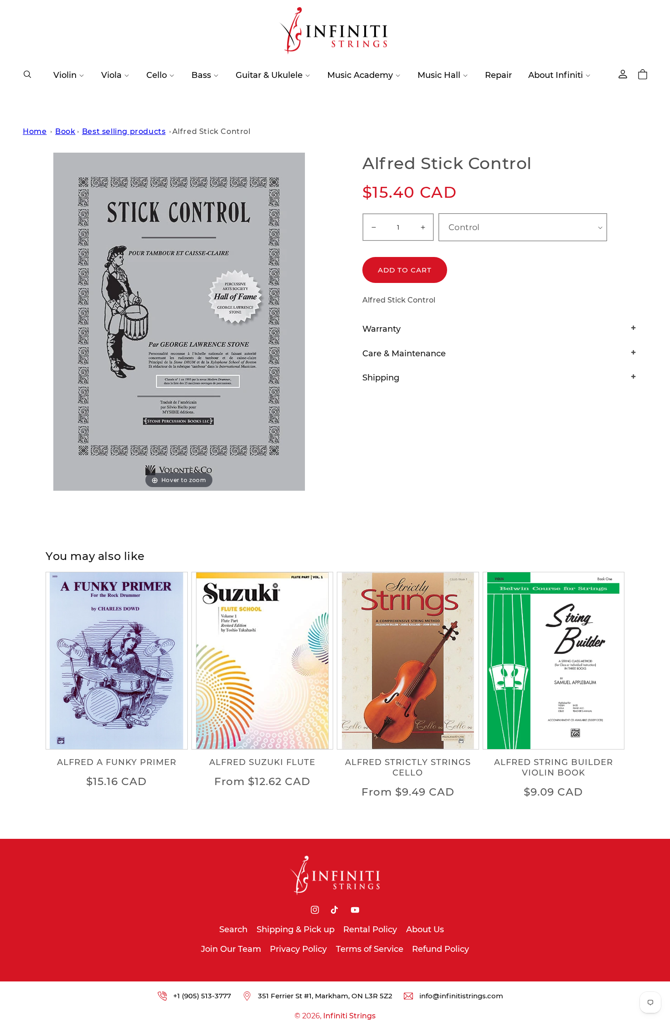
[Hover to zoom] (179, 321)
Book (65, 131)
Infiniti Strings (349, 1016)
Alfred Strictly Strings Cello (408, 767)
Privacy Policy (298, 949)
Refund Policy (440, 949)
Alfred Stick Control (211, 131)
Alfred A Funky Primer (116, 762)
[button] (27, 74)
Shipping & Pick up (296, 929)
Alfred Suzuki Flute (262, 762)
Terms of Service (369, 949)
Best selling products (124, 131)
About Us (425, 929)
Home (34, 131)
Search (233, 929)
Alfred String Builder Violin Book (553, 767)
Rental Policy (370, 929)
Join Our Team (231, 949)
